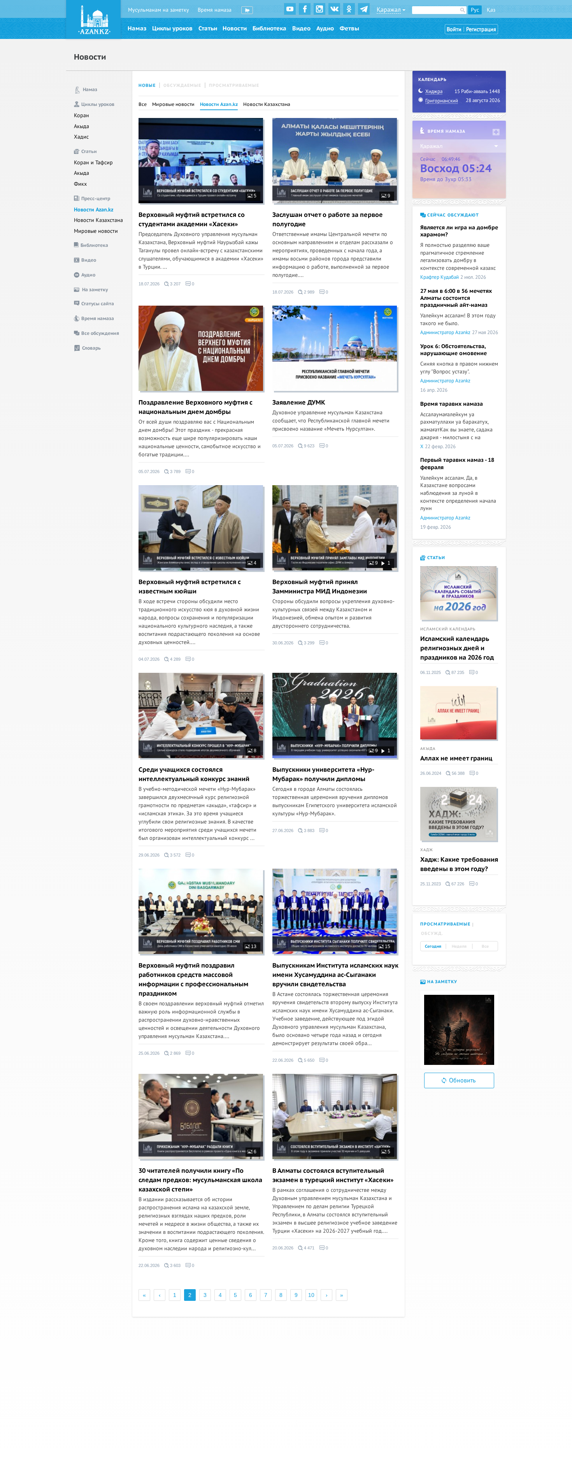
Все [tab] (485, 946)
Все (143, 104)
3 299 (308, 642)
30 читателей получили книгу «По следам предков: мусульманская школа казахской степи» (200, 1180)
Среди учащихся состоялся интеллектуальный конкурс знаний (194, 774)
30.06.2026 (282, 642)
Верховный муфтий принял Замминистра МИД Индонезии (319, 587)
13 (253, 946)
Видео (301, 28)
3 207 (175, 284)
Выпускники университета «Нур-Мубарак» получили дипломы (323, 774)
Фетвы (349, 28)
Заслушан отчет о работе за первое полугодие (327, 219)
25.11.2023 (430, 884)
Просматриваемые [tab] (445, 924)
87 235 (457, 672)
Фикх (80, 184)
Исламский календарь (447, 629)
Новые (147, 85)
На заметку (441, 981)
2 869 (175, 1053)
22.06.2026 (282, 1060)
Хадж (426, 850)
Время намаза (215, 10)
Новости (235, 28)
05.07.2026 (149, 471)
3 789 (175, 471)
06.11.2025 (430, 672)
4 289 (175, 659)
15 (387, 946)
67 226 (457, 884)
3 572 (175, 855)
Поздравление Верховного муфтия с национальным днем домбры (196, 407)
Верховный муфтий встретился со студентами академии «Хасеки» (192, 219)
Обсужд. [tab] (432, 933)
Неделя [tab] (459, 946)
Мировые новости (96, 231)
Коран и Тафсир (93, 162)
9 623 (308, 445)
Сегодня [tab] (433, 946)
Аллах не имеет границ (456, 758)
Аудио (325, 28)
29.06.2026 (149, 855)
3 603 (175, 1265)
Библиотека (269, 28)
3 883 (308, 830)
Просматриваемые (234, 85)
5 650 (308, 1060)
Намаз (137, 28)
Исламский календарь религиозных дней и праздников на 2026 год (457, 648)
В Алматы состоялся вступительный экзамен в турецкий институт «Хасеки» (332, 1175)
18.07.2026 (149, 284)
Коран (81, 115)
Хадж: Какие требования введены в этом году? (459, 864)
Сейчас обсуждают (452, 215)
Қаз (491, 10)
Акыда (81, 126)
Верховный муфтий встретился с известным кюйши (190, 587)
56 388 (458, 773)
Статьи (207, 28)
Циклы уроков (172, 28)
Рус (475, 10)
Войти (454, 29)
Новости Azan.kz (93, 209)
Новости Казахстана (98, 220)
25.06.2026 (149, 1053)
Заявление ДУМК (298, 402)
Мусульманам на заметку (158, 10)
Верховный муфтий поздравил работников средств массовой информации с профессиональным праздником (193, 979)
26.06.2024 (430, 773)
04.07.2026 (149, 659)
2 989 (308, 292)
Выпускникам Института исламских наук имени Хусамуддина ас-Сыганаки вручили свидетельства (335, 975)
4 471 (308, 1248)
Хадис (81, 137)
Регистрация (481, 29)
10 (311, 1295)
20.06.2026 (282, 1248)
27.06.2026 (282, 830)
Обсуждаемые (182, 85)
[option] (459, 1030)
